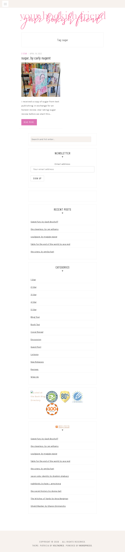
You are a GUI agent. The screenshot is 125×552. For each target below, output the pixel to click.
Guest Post (36, 347)
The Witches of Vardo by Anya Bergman (49, 498)
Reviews (35, 369)
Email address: (62, 164)
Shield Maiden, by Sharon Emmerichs (48, 506)
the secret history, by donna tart (46, 491)
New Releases (37, 362)
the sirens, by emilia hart (42, 252)
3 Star (24, 53)
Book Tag (35, 324)
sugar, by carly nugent (36, 57)
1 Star (33, 280)
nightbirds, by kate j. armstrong (46, 484)
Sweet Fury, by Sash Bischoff (44, 222)
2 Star (33, 287)
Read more (29, 122)
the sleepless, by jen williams (45, 229)
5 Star (33, 309)
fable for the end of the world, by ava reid (50, 244)
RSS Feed (64, 426)
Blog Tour (35, 317)
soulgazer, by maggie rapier (44, 237)
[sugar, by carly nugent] (40, 79)
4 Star (33, 302)
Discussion (36, 339)
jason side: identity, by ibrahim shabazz (50, 476)
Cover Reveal (37, 332)
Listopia (34, 354)
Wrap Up (35, 377)
